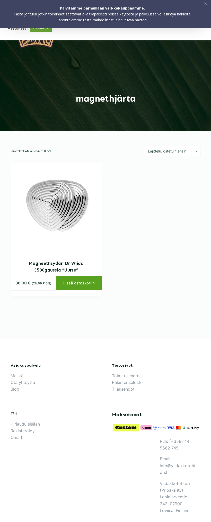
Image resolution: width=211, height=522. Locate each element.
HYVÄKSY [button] (41, 28)
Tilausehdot (123, 389)
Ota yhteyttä (23, 382)
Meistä (17, 375)
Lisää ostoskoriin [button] (79, 283)
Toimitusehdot (126, 375)
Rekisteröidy (23, 430)
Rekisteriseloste (127, 382)
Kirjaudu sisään (25, 424)
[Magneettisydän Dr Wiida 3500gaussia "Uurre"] (56, 208)
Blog (15, 389)
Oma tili (18, 437)
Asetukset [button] (17, 28)
